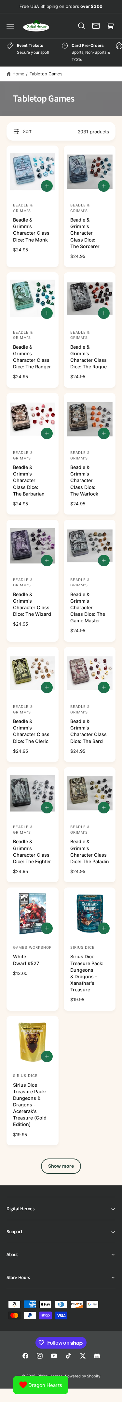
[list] (61, 52)
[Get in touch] (96, 26)
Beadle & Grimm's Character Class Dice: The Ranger (32, 356)
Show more (61, 1166)
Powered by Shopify (82, 1376)
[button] (10, 26)
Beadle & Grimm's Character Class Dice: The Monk (31, 229)
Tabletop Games (46, 73)
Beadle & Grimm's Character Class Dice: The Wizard (32, 604)
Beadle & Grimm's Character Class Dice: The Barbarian (29, 480)
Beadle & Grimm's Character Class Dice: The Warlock (84, 480)
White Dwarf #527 (26, 960)
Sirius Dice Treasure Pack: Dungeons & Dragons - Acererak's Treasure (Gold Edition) (30, 1104)
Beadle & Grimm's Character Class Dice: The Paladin (89, 851)
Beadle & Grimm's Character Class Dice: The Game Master (87, 608)
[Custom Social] (97, 1356)
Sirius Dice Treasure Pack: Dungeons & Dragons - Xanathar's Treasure (86, 973)
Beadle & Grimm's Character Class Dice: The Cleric (31, 731)
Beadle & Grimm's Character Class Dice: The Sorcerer (85, 233)
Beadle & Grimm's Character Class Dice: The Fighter (32, 851)
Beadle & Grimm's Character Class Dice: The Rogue (88, 356)
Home (18, 73)
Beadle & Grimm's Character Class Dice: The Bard (88, 731)
